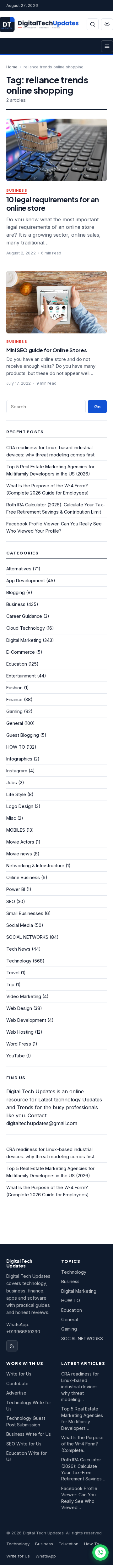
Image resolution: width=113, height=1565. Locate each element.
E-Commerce (20, 652)
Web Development (26, 1020)
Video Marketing (23, 996)
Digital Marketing (23, 640)
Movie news (19, 853)
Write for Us (18, 1373)
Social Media (19, 925)
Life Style (16, 794)
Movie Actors (20, 841)
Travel (12, 972)
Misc (11, 818)
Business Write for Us (28, 1434)
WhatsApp (45, 1555)
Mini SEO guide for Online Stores (46, 350)
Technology (18, 960)
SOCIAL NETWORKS (27, 937)
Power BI (15, 889)
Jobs (11, 782)
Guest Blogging (22, 735)
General (14, 723)
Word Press (18, 1043)
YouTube (15, 1055)
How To (91, 1543)
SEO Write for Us (23, 1443)
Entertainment (21, 675)
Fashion (14, 687)
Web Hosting (20, 1032)
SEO (10, 901)
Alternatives (18, 568)
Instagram (16, 770)
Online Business (23, 877)
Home (12, 67)
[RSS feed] (12, 1345)
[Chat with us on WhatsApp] (100, 1552)
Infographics (19, 758)
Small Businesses (24, 913)
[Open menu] (107, 46)
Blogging (15, 592)
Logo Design (19, 806)
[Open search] (93, 24)
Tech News (18, 949)
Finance (14, 699)
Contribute (17, 1383)
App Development (25, 580)
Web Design (19, 1008)
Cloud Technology (25, 628)
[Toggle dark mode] (107, 24)
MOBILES (15, 830)
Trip (10, 984)
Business (16, 190)
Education (16, 664)
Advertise (16, 1392)
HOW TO (15, 747)
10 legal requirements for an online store (52, 203)
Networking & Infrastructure (35, 865)
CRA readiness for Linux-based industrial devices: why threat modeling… (80, 1386)
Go (97, 406)
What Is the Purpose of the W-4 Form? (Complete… (82, 1444)
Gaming (14, 711)
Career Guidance (24, 616)
